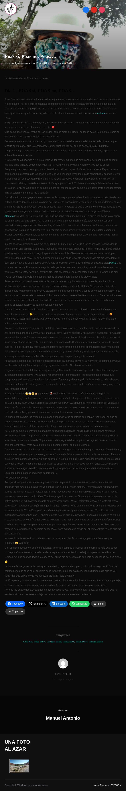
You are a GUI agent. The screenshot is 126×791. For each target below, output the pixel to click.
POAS (112, 262)
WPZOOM (116, 785)
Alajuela (9, 216)
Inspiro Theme (100, 785)
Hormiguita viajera (19, 63)
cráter (36, 642)
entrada (101, 113)
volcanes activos (96, 642)
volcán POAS (82, 642)
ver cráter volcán (54, 642)
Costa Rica (43, 63)
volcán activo (68, 642)
